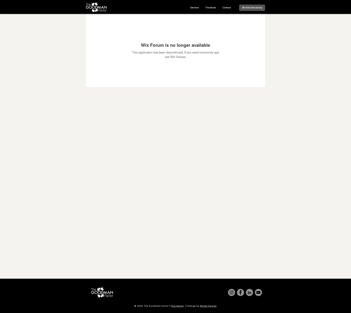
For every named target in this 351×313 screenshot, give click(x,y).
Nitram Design (208, 306)
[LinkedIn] (249, 292)
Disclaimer (177, 306)
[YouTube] (258, 292)
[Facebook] (240, 292)
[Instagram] (231, 292)
